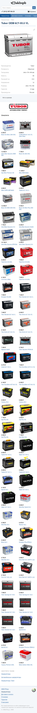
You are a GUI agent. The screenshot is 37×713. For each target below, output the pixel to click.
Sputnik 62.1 (4, 647)
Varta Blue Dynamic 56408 (26, 227)
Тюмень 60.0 (22, 402)
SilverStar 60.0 (5, 559)
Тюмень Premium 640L (7, 665)
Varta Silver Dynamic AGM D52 (8, 154)
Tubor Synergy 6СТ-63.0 (26, 594)
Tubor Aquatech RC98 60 (26, 349)
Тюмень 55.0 (5, 402)
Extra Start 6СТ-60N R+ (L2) (27, 577)
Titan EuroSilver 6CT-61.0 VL (27, 367)
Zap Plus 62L (5, 419)
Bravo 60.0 (4, 542)
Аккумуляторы (5, 16)
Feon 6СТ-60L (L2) (6, 577)
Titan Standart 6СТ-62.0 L (8, 314)
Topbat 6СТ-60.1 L (6, 472)
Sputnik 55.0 (4, 489)
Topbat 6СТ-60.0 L (6, 454)
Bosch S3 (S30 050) (24, 154)
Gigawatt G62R (5, 349)
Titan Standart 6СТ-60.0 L (26, 297)
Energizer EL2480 (6, 297)
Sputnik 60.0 (22, 629)
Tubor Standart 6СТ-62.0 (8, 629)
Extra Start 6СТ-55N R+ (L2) (27, 559)
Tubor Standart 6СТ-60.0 (26, 612)
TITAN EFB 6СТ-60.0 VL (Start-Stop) (25, 135)
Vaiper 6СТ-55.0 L (24, 454)
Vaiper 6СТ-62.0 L (6, 507)
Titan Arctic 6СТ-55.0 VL (25, 314)
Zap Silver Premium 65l (7, 173)
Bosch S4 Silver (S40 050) (8, 134)
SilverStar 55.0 (5, 524)
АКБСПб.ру (18, 2)
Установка (28, 16)
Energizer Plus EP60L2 (25, 542)
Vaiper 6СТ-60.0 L (24, 489)
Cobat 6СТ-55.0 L (6, 367)
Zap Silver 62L (23, 437)
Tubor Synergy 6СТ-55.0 (8, 594)
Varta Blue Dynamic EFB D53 (9, 244)
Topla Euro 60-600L (24, 279)
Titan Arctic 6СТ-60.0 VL (8, 332)
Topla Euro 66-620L (24, 262)
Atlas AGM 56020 (24, 173)
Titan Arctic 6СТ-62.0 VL (25, 332)
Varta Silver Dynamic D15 (26, 244)
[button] (34, 29)
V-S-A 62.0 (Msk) (6, 279)
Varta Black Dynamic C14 (8, 227)
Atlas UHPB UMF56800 (7, 190)
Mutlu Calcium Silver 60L (26, 665)
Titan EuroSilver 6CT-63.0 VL (9, 384)
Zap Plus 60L (5, 437)
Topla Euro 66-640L (6, 262)
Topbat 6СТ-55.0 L (24, 190)
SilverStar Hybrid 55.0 (25, 507)
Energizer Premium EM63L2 (26, 647)
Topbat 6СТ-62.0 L (24, 472)
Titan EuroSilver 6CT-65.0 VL (27, 384)
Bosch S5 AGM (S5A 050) (8, 208)
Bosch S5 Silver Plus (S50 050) (26, 208)
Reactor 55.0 (22, 524)
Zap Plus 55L (22, 419)
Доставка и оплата (17, 16)
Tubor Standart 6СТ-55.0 (8, 612)
